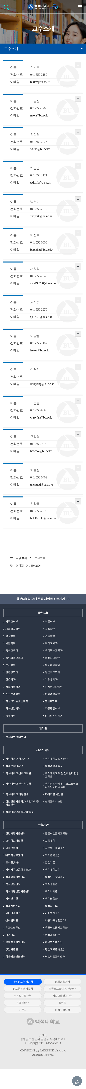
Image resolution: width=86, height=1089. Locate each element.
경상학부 (10, 636)
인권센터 (10, 934)
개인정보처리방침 (23, 981)
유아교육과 (51, 643)
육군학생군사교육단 (56, 927)
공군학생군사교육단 (56, 833)
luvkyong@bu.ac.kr (42, 384)
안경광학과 (11, 672)
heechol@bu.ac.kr (41, 451)
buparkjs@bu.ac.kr (41, 249)
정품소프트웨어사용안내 (62, 988)
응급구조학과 (52, 672)
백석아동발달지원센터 (17, 891)
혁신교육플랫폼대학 (16, 701)
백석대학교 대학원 (15, 737)
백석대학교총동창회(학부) (19, 811)
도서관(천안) (52, 855)
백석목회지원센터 (15, 876)
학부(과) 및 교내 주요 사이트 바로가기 (40, 598)
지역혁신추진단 (54, 942)
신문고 (23, 1009)
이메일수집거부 (23, 995)
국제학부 (10, 715)
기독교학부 (11, 621)
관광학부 (50, 636)
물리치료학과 (52, 664)
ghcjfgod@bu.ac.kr (41, 484)
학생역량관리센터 (55, 956)
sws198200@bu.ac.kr (43, 283)
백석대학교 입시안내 (56, 758)
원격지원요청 (62, 1009)
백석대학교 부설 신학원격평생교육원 (62, 775)
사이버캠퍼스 (12, 913)
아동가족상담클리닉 (56, 920)
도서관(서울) (12, 862)
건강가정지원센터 (15, 833)
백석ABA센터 (13, 905)
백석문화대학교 (14, 765)
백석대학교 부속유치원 (18, 783)
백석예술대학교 (54, 765)
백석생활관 (51, 884)
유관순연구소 (12, 927)
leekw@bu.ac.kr (40, 350)
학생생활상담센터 (15, 956)
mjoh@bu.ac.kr (39, 115)
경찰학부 (50, 628)
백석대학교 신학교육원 (18, 773)
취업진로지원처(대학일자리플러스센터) (22, 803)
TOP (77, 1083)
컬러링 (62, 1002)
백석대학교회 (52, 869)
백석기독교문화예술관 (17, 869)
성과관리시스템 (54, 801)
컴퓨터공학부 (52, 657)
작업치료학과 (12, 686)
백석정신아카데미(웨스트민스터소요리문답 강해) (61, 785)
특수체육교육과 (14, 657)
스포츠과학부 (12, 693)
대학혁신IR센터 (14, 855)
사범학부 (10, 643)
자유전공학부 (52, 708)
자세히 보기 (78, 65)
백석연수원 (11, 898)
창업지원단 (11, 949)
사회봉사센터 (52, 913)
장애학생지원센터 (15, 942)
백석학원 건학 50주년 (17, 758)
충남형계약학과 (54, 715)
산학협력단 (11, 920)
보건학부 (10, 664)
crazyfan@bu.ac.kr (41, 417)
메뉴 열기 (80, 7)
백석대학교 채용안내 (16, 794)
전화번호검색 (62, 981)
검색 (7, 8)
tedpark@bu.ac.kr (40, 182)
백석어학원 (51, 891)
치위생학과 (51, 679)
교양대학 (50, 840)
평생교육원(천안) (54, 949)
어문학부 (50, 621)
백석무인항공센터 (55, 876)
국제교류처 (11, 847)
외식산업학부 (12, 708)
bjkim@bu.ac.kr (39, 82)
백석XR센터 (51, 905)
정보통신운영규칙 (23, 988)
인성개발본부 (52, 934)
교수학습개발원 (14, 840)
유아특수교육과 (54, 650)
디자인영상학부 (54, 686)
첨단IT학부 (51, 701)
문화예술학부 (52, 693)
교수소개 (11, 49)
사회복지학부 (12, 628)
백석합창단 (51, 898)
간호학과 (10, 679)
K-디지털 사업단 (54, 794)
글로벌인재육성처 (55, 847)
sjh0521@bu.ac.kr (41, 316)
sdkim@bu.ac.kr (40, 149)
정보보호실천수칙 (62, 995)
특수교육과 (11, 650)
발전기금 (50, 862)
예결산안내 (23, 1002)
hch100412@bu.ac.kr (43, 518)
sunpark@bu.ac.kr (41, 216)
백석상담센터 (12, 884)
